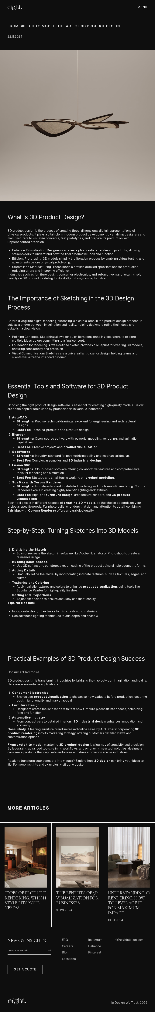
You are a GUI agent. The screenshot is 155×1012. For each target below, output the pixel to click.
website (78, 764)
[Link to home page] (15, 7)
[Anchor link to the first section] (17, 1000)
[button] (141, 7)
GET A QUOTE (25, 969)
